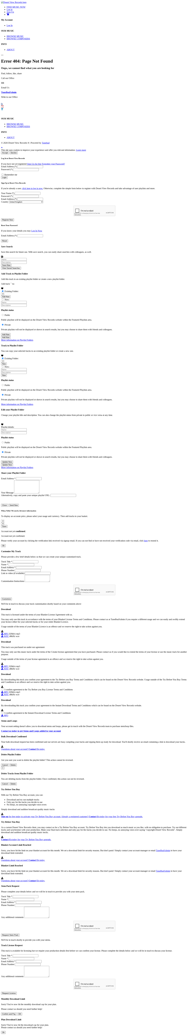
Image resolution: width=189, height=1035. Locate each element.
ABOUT (11, 49)
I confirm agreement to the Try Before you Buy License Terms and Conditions (38, 689)
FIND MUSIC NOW (16, 7)
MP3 (6, 634)
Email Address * (8, 478)
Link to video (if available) (12, 573)
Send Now (14, 505)
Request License (9, 993)
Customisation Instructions (12, 581)
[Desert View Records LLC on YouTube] (2, 107)
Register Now (7, 220)
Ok (3, 546)
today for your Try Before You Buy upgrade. (26, 839)
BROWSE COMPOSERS (18, 39)
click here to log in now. (32, 188)
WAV (6, 636)
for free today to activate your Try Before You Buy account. (31, 816)
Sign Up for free (34, 164)
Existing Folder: (12, 291)
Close (4, 505)
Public (7, 315)
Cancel (5, 765)
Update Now (7, 462)
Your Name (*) (7, 193)
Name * (4, 564)
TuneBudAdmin (8, 92)
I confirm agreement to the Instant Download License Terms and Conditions (37, 713)
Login (4, 177)
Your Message (7, 492)
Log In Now (36, 231)
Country (4, 202)
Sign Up (10, 12)
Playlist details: (7, 427)
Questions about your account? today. (23, 749)
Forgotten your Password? (53, 164)
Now (4, 364)
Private (8, 325)
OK (19, 1014)
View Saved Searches (11, 268)
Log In (10, 25)
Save (4, 526)
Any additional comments (12, 917)
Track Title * (6, 561)
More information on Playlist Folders (17, 340)
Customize (6, 599)
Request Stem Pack (10, 935)
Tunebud (46, 143)
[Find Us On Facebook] (1, 104)
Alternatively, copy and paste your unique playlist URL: (25, 495)
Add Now (5, 297)
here (146, 541)
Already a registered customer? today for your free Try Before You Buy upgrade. (102, 816)
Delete (13, 765)
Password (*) (7, 169)
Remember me (10, 175)
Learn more (81, 150)
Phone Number (7, 570)
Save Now (6, 265)
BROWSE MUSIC (15, 36)
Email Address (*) (9, 166)
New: (7, 299)
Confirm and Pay (9, 1014)
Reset (4, 241)
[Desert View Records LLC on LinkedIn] (2, 109)
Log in (9, 9)
